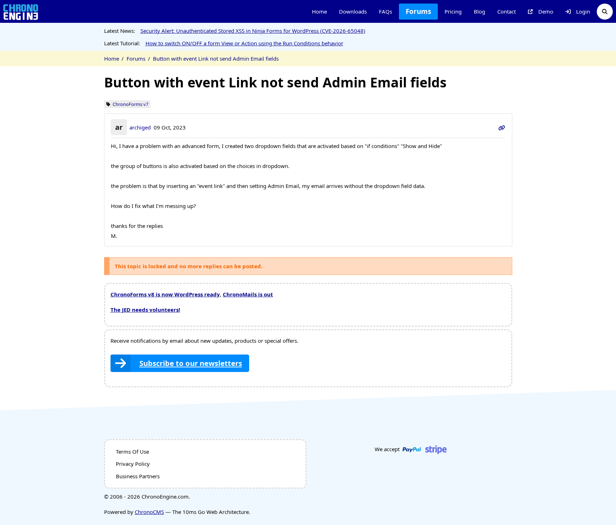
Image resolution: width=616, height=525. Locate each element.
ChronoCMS (149, 511)
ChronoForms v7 (130, 104)
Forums (418, 11)
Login (583, 11)
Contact (506, 11)
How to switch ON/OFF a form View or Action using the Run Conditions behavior (244, 43)
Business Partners (138, 476)
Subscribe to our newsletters (190, 363)
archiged (140, 127)
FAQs (385, 11)
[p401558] (501, 127)
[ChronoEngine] (20, 11)
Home (319, 11)
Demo (545, 11)
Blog (479, 11)
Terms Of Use (132, 451)
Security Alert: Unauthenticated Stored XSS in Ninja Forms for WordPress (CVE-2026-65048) (252, 30)
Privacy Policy (133, 463)
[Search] (605, 12)
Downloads (353, 11)
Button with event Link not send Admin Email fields (216, 58)
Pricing (453, 11)
